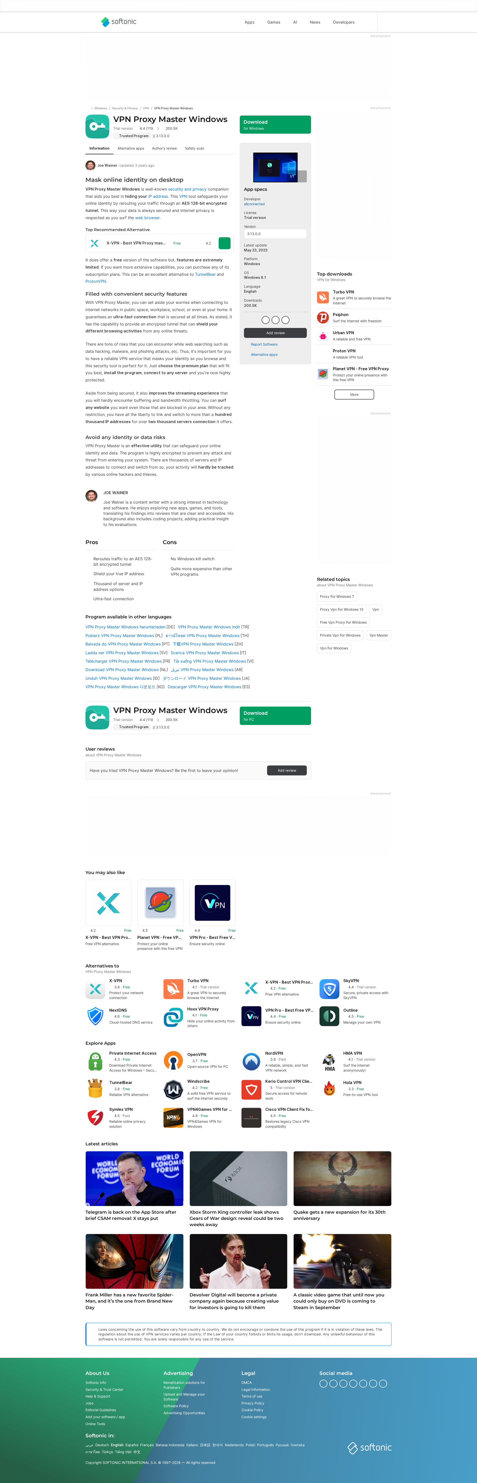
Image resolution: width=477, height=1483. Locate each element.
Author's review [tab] (164, 148)
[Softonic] (118, 22)
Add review (275, 333)
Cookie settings (254, 1417)
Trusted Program (134, 136)
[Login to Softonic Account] (388, 22)
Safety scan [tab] (194, 148)
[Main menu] (89, 22)
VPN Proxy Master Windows (170, 119)
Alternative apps (264, 354)
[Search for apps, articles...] (367, 22)
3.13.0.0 (254, 234)
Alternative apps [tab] (131, 148)
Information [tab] (99, 148)
